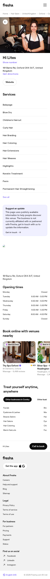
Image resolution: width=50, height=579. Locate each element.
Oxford (42, 14)
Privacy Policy (9, 505)
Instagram (11, 565)
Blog (5, 489)
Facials (6, 408)
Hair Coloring (9, 426)
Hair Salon (15, 14)
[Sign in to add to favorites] (32, 344)
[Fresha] (8, 5)
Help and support (10, 484)
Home (5, 14)
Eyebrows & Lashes (11, 412)
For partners (8, 526)
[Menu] (45, 5)
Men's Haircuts (9, 430)
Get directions (10, 74)
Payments (7, 535)
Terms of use (8, 514)
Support (6, 539)
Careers (6, 480)
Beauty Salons (9, 417)
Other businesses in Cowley (17, 399)
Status (5, 544)
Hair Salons (8, 421)
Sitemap (6, 493)
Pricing (6, 530)
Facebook (11, 556)
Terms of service (10, 510)
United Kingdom (29, 14)
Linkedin (10, 560)
